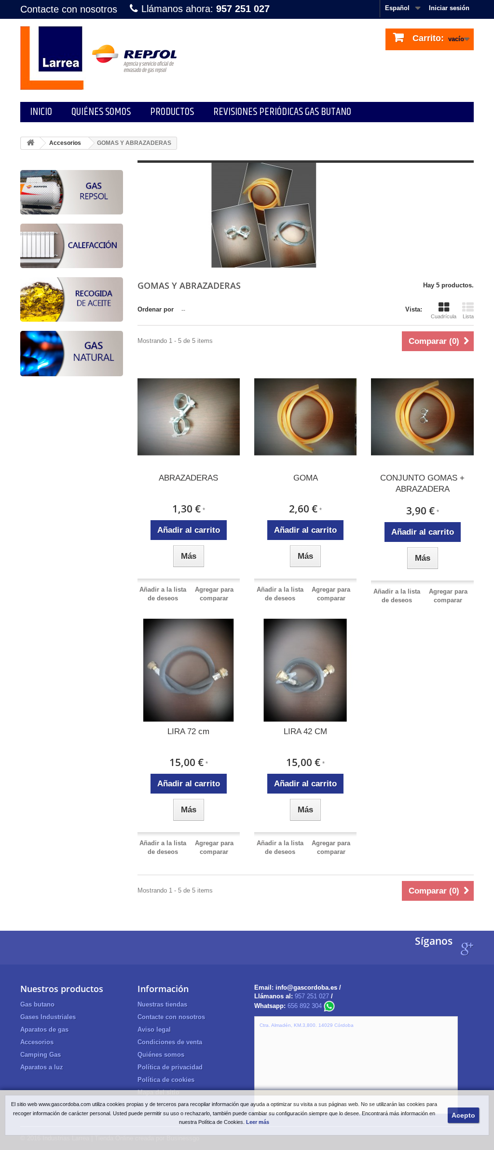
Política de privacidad (170, 1067)
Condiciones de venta (169, 1042)
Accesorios (65, 143)
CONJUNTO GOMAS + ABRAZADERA (422, 483)
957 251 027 (312, 996)
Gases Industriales (48, 1017)
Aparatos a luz (41, 1067)
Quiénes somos (101, 111)
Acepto (463, 1115)
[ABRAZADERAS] (188, 417)
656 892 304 (306, 1005)
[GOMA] (305, 417)
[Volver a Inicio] (30, 143)
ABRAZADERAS (188, 478)
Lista (468, 316)
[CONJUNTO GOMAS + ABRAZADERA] (422, 417)
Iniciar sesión (449, 8)
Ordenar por (155, 309)
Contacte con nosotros (68, 9)
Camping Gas (40, 1054)
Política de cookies (165, 1079)
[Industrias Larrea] (102, 58)
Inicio (41, 111)
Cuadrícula (443, 316)
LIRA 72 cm (188, 731)
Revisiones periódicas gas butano (282, 111)
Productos (172, 111)
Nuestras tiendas (162, 1004)
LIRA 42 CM (305, 731)
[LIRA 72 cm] (188, 670)
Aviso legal (154, 1029)
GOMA (305, 478)
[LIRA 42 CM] (305, 670)
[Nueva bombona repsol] (71, 194)
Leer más (257, 1122)
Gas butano (37, 1004)
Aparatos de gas (44, 1029)
